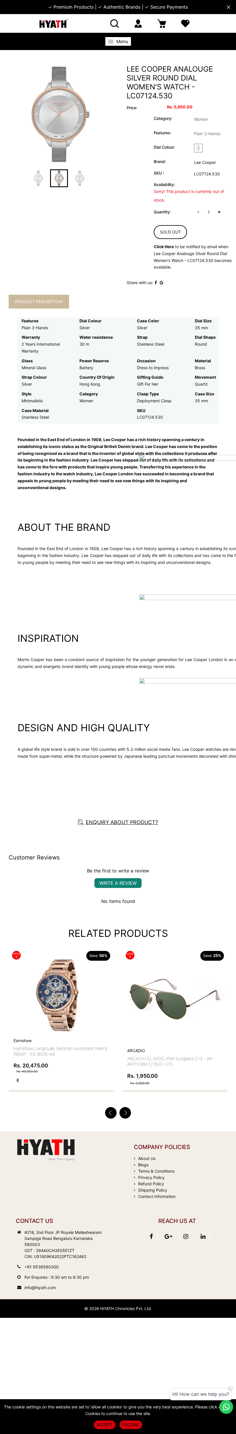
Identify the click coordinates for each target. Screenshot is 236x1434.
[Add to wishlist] (93, 991)
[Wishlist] (185, 23)
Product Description (39, 301)
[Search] (114, 23)
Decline (130, 1424)
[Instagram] (185, 1236)
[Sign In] (138, 23)
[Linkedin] (203, 1236)
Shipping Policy (152, 1190)
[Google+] (168, 1236)
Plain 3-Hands (207, 133)
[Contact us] (226, 1407)
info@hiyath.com (40, 1287)
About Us (146, 1158)
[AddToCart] (107, 979)
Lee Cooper (205, 162)
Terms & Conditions (156, 1171)
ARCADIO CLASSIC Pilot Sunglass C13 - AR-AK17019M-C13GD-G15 (170, 1061)
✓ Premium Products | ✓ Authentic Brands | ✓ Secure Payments (118, 7)
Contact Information (157, 1196)
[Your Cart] (162, 23)
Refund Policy (151, 1183)
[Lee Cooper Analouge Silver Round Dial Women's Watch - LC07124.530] (59, 114)
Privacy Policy (151, 1177)
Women (201, 119)
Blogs (143, 1164)
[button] (125, 1113)
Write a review (118, 883)
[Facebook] (151, 1236)
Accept (105, 1424)
